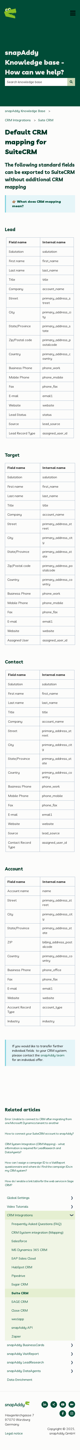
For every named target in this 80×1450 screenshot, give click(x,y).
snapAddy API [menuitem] (22, 1327)
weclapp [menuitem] (17, 1319)
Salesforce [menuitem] (19, 1241)
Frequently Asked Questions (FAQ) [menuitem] (36, 1224)
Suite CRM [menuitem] (20, 1293)
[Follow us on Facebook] (62, 1413)
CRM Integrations (18, 120)
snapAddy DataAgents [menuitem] (24, 1371)
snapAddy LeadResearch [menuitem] (25, 1362)
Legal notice (14, 1433)
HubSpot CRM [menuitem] (21, 1267)
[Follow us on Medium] (62, 1404)
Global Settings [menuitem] (18, 1198)
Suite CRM (45, 120)
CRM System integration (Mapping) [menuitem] (37, 1232)
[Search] (71, 82)
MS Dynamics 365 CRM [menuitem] (29, 1250)
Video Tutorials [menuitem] (17, 1206)
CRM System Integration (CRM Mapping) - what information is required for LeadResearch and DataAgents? (35, 1148)
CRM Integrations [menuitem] (20, 1215)
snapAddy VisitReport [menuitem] (23, 1354)
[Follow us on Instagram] (72, 1413)
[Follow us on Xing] (53, 1404)
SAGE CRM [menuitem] (19, 1302)
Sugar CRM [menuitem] (19, 1284)
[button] (72, 1198)
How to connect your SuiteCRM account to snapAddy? (39, 1133)
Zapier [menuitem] (16, 1336)
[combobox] (36, 82)
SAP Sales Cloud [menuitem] (23, 1258)
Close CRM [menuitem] (19, 1310)
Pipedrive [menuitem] (18, 1276)
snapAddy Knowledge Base (25, 111)
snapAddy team (52, 1055)
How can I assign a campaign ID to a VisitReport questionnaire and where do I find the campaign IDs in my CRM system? (39, 1166)
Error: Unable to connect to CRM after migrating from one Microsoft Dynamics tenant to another (38, 1121)
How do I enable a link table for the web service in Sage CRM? (39, 1183)
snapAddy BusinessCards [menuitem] (25, 1345)
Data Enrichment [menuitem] (19, 1380)
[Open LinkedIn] (44, 1404)
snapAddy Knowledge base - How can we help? (34, 62)
